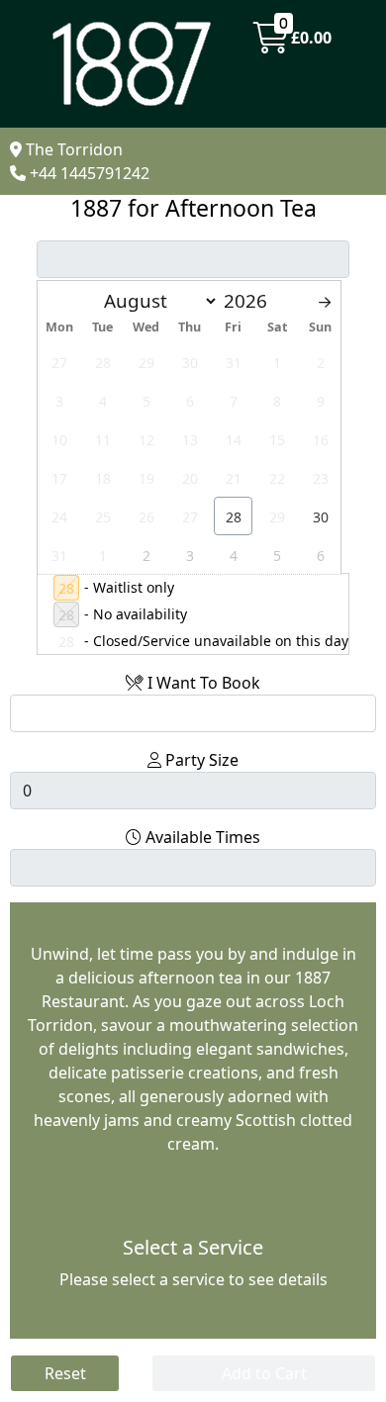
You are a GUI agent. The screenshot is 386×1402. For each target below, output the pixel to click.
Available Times (201, 837)
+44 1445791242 (89, 173)
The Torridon (74, 149)
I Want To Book (202, 683)
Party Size (200, 760)
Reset (65, 1373)
